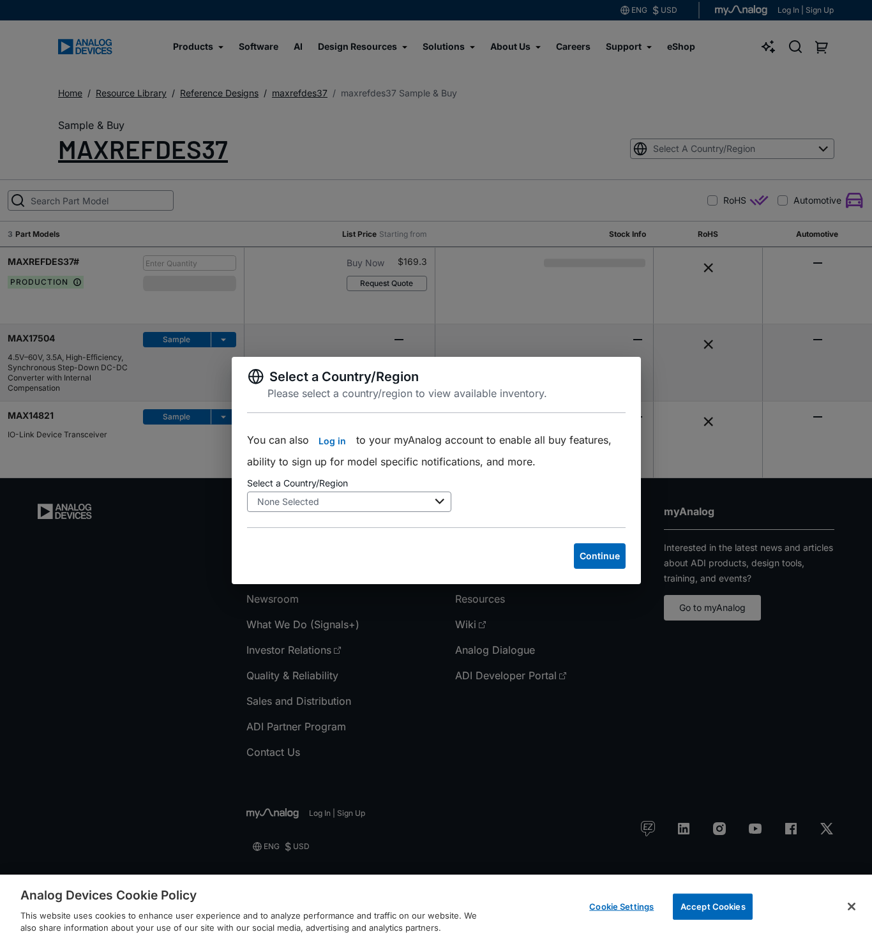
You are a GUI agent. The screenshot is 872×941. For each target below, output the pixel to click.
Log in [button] (332, 440)
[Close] (852, 906)
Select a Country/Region (297, 483)
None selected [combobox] (288, 501)
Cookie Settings (621, 906)
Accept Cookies (713, 906)
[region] (436, 908)
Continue (600, 555)
